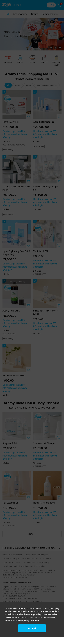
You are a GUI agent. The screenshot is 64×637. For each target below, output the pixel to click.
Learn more (34, 620)
